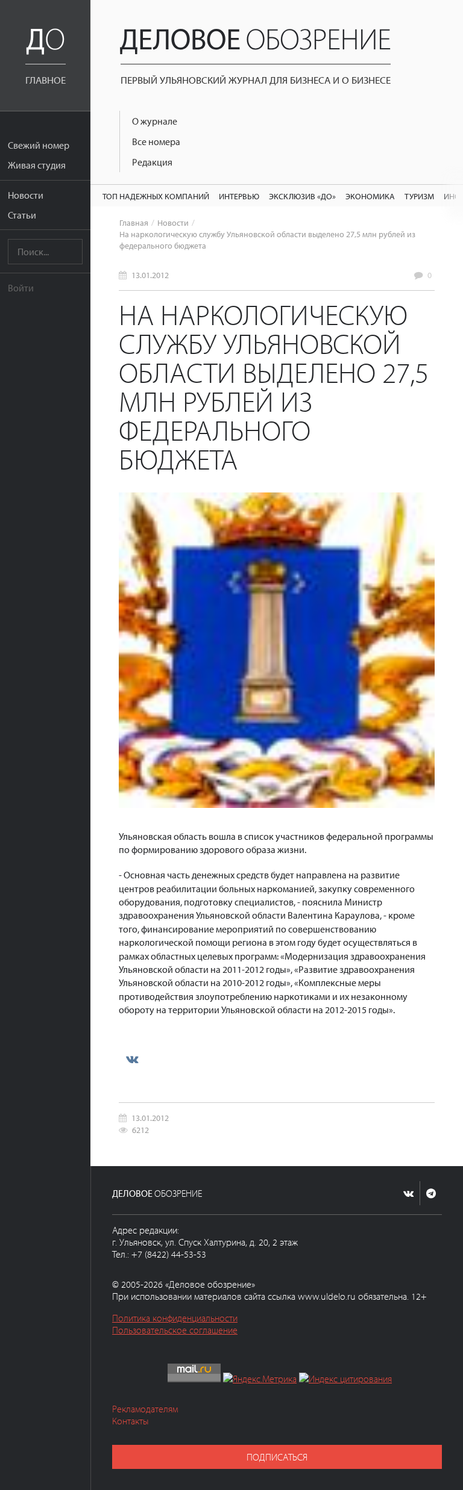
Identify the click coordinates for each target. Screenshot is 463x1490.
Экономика (370, 196)
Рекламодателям (145, 1409)
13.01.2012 (150, 275)
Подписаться (277, 1457)
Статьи (22, 215)
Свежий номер (38, 145)
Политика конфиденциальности (175, 1318)
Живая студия (37, 165)
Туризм (419, 196)
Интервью (239, 196)
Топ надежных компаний (155, 196)
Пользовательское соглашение (175, 1330)
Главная (133, 222)
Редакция (152, 162)
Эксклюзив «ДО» (302, 196)
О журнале (154, 121)
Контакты (130, 1421)
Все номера (156, 141)
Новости (25, 195)
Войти (21, 288)
